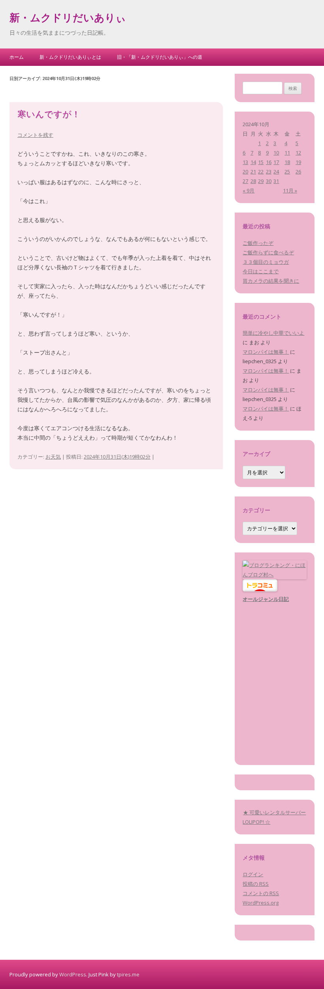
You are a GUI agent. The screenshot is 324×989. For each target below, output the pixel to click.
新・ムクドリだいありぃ (67, 18)
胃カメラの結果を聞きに (271, 280)
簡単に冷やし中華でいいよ (273, 332)
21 (253, 171)
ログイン (253, 874)
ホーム (16, 57)
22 (261, 171)
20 (245, 171)
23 (268, 171)
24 (276, 171)
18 (287, 162)
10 (276, 152)
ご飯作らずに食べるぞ (268, 252)
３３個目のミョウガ (266, 261)
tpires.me (128, 974)
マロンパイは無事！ (266, 351)
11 (287, 152)
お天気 (53, 456)
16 (268, 162)
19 (298, 162)
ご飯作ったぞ (258, 242)
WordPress (72, 974)
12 (298, 152)
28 (253, 181)
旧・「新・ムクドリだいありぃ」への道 (159, 57)
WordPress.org (261, 902)
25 (287, 171)
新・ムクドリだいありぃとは (70, 57)
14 (253, 162)
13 (245, 162)
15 (261, 162)
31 (276, 181)
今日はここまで (261, 271)
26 (298, 171)
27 (245, 181)
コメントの (261, 893)
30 (268, 181)
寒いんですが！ (48, 115)
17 (276, 162)
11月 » (290, 190)
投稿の (256, 883)
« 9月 (248, 190)
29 (261, 181)
